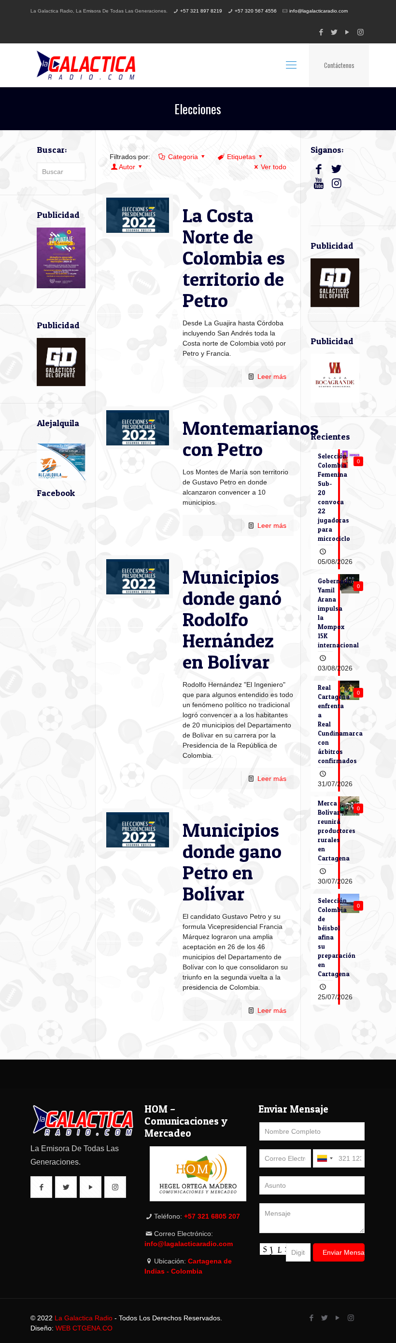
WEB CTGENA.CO (84, 1328)
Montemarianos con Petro (251, 438)
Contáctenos (339, 65)
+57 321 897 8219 (201, 10)
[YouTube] (347, 32)
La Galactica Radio (84, 1318)
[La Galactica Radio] (86, 65)
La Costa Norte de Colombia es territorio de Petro (234, 257)
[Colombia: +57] (324, 1158)
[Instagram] (360, 32)
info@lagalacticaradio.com (318, 10)
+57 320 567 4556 (256, 10)
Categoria (183, 157)
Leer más (271, 376)
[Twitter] (334, 32)
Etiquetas (241, 157)
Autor (127, 167)
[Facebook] (321, 32)
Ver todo (273, 167)
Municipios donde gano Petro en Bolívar (232, 861)
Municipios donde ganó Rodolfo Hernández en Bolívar (232, 619)
